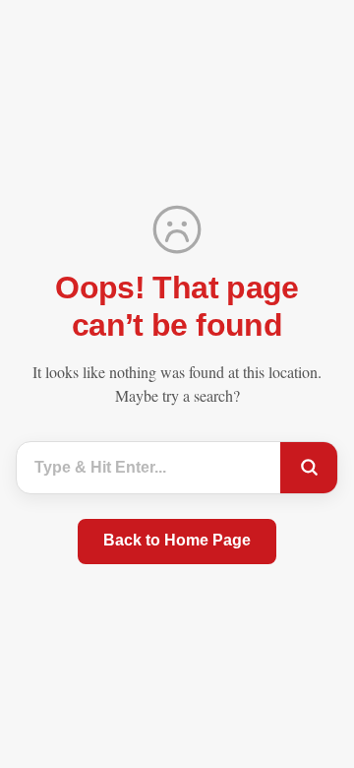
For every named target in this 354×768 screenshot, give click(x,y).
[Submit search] (308, 467)
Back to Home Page (177, 540)
